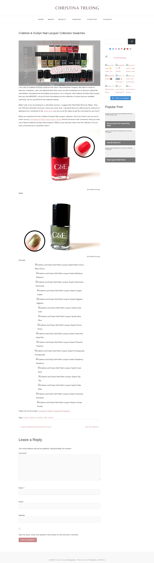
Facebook (42, 411)
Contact (107, 19)
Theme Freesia (82, 560)
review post (48, 111)
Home (41, 19)
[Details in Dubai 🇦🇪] (109, 79)
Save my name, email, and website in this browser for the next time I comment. (49, 535)
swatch (50, 418)
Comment (23, 453)
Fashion (77, 19)
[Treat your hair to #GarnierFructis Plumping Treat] (120, 89)
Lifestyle (92, 19)
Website (22, 515)
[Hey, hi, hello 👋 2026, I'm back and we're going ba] (109, 68)
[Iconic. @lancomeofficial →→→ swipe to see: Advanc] (109, 89)
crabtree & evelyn (36, 418)
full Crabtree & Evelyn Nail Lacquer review (45, 119)
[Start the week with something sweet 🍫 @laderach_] (130, 79)
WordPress (101, 560)
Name (21, 488)
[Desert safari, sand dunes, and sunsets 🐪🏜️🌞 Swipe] (130, 68)
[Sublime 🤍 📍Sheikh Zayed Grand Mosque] (120, 68)
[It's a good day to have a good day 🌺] (130, 89)
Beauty (62, 19)
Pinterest (66, 411)
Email (21, 502)
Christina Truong (29, 18)
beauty (25, 418)
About (51, 19)
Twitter (49, 411)
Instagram (58, 411)
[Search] (131, 41)
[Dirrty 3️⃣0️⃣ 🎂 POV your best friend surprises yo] (120, 79)
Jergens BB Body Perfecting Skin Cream (35, 427)
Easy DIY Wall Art (92, 427)
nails (45, 418)
